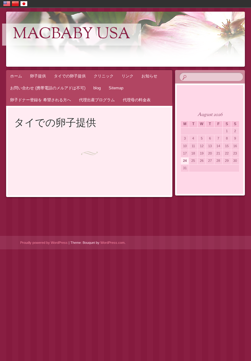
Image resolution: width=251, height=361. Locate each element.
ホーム (16, 76)
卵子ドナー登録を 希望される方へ (40, 100)
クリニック (104, 76)
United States (6, 3)
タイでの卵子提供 (70, 76)
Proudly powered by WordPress (44, 242)
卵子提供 (38, 76)
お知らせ (149, 76)
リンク (127, 76)
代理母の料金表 (137, 100)
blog (97, 88)
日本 (24, 3)
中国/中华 (15, 3)
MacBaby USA (71, 35)
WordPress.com (112, 242)
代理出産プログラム (97, 100)
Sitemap (116, 88)
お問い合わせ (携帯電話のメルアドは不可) (47, 88)
